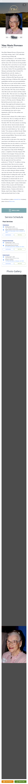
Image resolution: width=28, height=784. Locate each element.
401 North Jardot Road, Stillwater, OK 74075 (14, 246)
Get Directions (8, 234)
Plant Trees (20, 234)
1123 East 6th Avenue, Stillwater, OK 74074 (14, 261)
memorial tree (17, 199)
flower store (12, 201)
